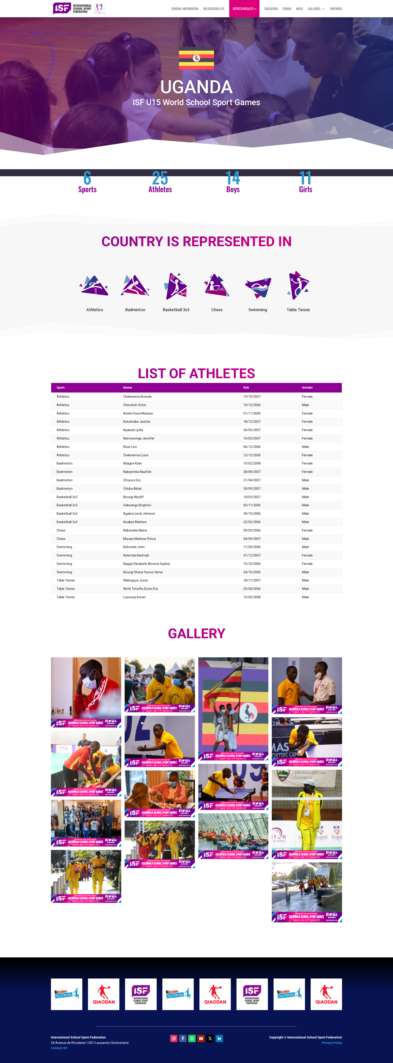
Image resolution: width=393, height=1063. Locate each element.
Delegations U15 (213, 8)
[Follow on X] (210, 1038)
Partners (336, 8)
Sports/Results (243, 8)
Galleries (314, 8)
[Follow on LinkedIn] (219, 1038)
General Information (184, 8)
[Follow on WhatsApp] (192, 1038)
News (299, 8)
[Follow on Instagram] (173, 1038)
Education (271, 8)
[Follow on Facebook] (182, 1038)
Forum (287, 8)
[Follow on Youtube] (201, 1038)
